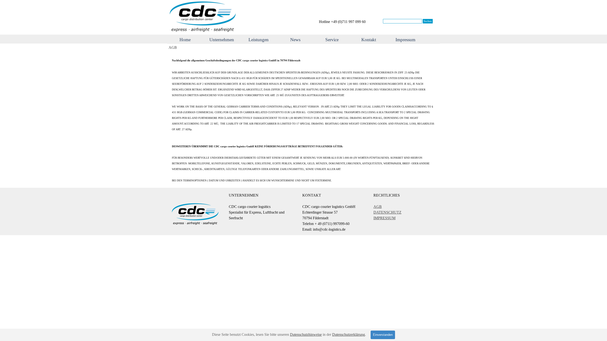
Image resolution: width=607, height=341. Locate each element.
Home (185, 39)
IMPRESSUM (384, 218)
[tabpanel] (348, 22)
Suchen (428, 21)
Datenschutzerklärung (348, 334)
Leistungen (258, 39)
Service (332, 39)
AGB (377, 207)
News (295, 39)
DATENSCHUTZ (387, 212)
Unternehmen (221, 39)
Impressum (405, 39)
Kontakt (368, 39)
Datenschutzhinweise (306, 334)
